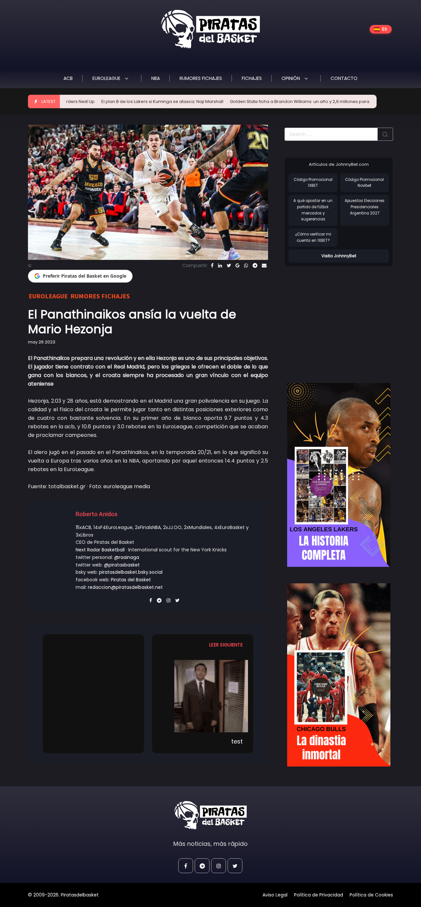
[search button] (385, 134)
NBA (155, 78)
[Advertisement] (340, 318)
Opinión (291, 78)
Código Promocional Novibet (364, 183)
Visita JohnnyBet (338, 256)
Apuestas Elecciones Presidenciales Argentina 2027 (364, 206)
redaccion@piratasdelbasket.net (125, 587)
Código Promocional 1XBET (313, 183)
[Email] (264, 265)
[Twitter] (229, 265)
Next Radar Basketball (100, 549)
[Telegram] (255, 265)
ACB (68, 78)
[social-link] (185, 865)
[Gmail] (237, 265)
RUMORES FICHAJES (201, 78)
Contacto (344, 78)
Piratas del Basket (131, 579)
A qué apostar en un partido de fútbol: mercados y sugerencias (313, 210)
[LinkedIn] (220, 265)
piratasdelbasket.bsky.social (130, 572)
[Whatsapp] (246, 265)
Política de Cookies (371, 895)
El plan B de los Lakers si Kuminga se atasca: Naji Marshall (132, 101)
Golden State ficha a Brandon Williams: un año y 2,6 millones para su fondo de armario (292, 101)
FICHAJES (252, 78)
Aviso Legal (274, 895)
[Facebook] (212, 265)
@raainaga (126, 557)
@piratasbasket (122, 565)
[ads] (339, 475)
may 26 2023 (41, 342)
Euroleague (107, 78)
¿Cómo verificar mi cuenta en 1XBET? (313, 237)
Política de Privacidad (318, 895)
